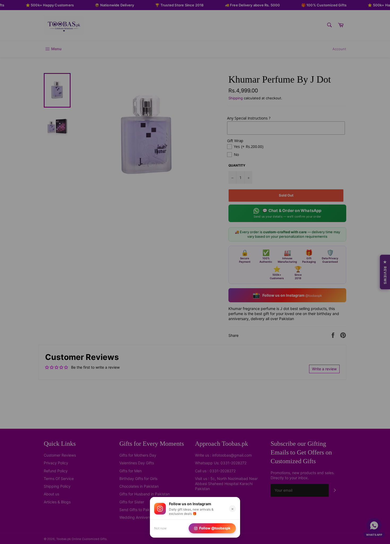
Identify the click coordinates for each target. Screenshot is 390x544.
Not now (160, 528)
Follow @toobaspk (215, 528)
